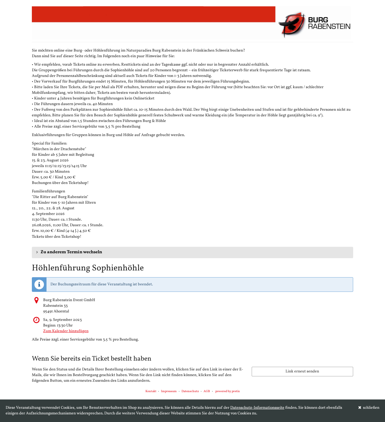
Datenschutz (190, 391)
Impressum (169, 391)
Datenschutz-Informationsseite (257, 407)
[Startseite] (192, 22)
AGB (206, 391)
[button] (192, 252)
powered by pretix (227, 391)
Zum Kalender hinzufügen (65, 331)
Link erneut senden (302, 371)
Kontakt (150, 391)
